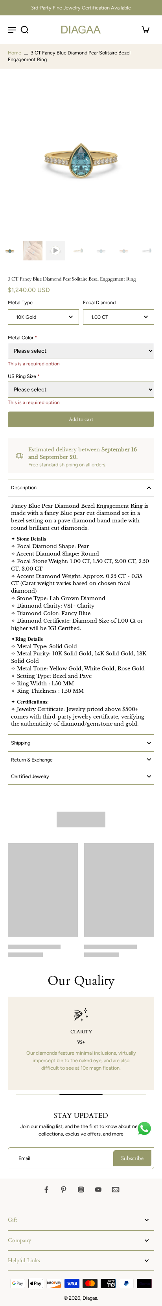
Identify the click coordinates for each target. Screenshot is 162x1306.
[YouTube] (98, 1189)
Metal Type (20, 302)
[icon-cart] (145, 29)
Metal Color (22, 338)
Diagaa (90, 1298)
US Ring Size (24, 376)
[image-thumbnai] (10, 250)
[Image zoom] (81, 156)
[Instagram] (81, 1189)
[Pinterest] (63, 1189)
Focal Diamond (99, 302)
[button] (81, 420)
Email (24, 1158)
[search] (24, 29)
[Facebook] (46, 1189)
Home (14, 53)
